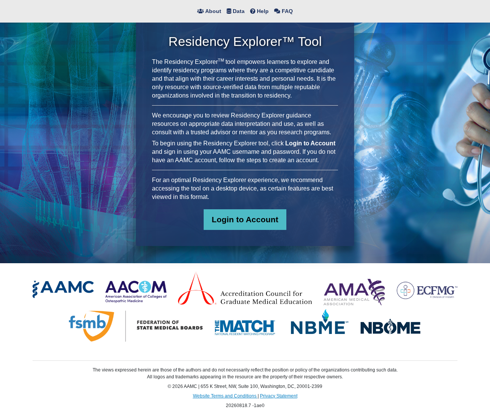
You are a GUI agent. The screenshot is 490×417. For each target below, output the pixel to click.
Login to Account (245, 219)
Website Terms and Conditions (225, 396)
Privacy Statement (278, 396)
